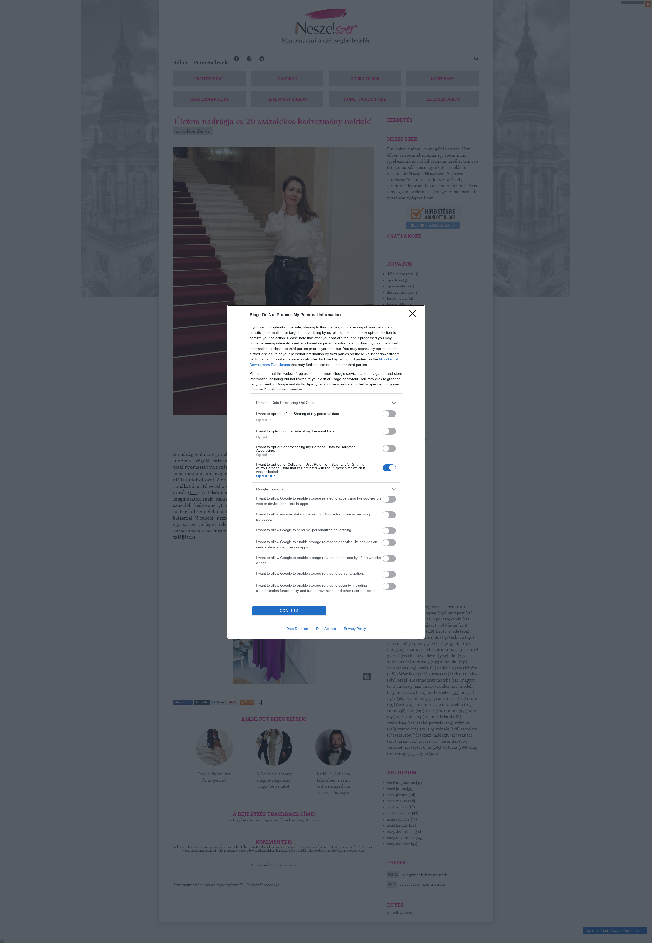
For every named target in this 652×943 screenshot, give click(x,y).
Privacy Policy (355, 629)
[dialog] (326, 471)
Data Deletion (297, 629)
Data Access (326, 629)
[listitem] (326, 402)
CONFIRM (289, 611)
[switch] (389, 413)
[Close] (414, 315)
